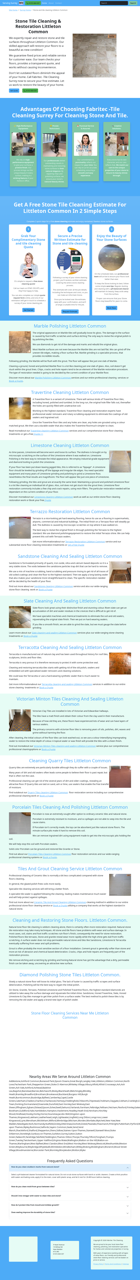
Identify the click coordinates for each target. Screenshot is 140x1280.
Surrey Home (25, 10)
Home (45, 3)
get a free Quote (76, 544)
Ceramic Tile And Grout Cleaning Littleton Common (60, 902)
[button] (33, 3)
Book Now (111, 308)
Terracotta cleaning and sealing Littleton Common (67, 684)
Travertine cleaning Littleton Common (50, 430)
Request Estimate (70, 311)
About (51, 3)
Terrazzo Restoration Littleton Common (85, 541)
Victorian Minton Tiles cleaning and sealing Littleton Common (65, 746)
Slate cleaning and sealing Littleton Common (54, 632)
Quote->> (38, 434)
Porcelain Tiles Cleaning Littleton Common (49, 854)
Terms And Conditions (113, 1264)
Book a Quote (16, 380)
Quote (47, 500)
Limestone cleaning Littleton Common (53, 496)
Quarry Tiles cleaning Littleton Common (48, 792)
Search (133, 3)
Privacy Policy (98, 1264)
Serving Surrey (10, 3)
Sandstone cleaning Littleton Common (53, 586)
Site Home (13, 10)
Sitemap (126, 1264)
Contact (58, 3)
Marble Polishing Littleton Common (53, 377)
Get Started (28, 310)
